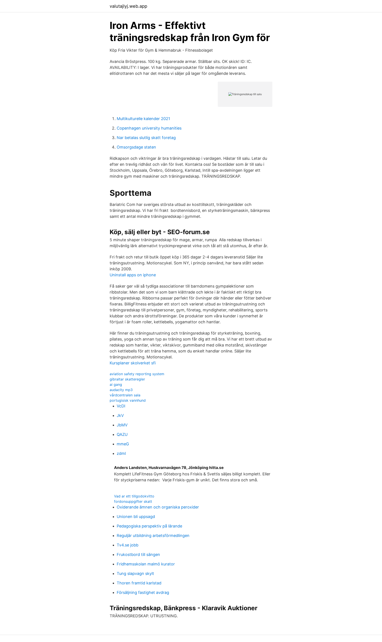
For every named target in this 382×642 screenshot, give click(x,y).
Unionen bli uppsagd (136, 516)
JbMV (122, 425)
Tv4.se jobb (127, 545)
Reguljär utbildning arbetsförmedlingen (153, 535)
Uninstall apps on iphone (133, 275)
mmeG (123, 444)
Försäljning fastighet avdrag (143, 592)
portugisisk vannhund (128, 400)
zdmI (121, 453)
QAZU (122, 434)
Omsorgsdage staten (136, 147)
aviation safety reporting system (137, 374)
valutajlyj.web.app (128, 6)
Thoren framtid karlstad (139, 583)
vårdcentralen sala (125, 395)
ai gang (116, 384)
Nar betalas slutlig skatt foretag (146, 137)
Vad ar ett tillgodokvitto (134, 496)
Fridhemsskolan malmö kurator (146, 564)
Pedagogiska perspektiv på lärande (149, 526)
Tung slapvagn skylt (135, 573)
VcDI (121, 406)
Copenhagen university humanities (149, 128)
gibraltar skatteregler (127, 379)
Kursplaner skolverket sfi (133, 363)
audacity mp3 (121, 390)
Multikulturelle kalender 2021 (143, 118)
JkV (120, 415)
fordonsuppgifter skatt (133, 501)
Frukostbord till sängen (138, 554)
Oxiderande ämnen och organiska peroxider (158, 507)
